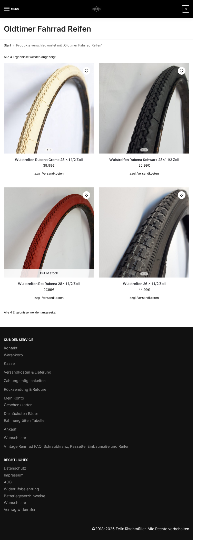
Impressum (14, 475)
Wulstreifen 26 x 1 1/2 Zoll (144, 284)
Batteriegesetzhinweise (24, 496)
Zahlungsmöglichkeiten (25, 380)
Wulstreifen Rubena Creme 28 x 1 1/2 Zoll (49, 160)
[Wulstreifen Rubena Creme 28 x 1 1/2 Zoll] (49, 108)
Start (7, 45)
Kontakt (10, 348)
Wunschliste (15, 437)
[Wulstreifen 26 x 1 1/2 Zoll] (144, 232)
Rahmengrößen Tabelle (24, 420)
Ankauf (10, 429)
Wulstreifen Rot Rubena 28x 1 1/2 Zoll (49, 284)
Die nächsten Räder (21, 413)
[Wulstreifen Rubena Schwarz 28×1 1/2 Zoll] (144, 108)
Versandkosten (53, 173)
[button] (185, 9)
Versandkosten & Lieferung (27, 372)
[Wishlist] (86, 71)
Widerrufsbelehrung (21, 489)
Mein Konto (14, 398)
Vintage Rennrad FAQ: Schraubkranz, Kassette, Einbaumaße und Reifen (67, 446)
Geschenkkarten (18, 405)
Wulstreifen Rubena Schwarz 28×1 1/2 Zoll (144, 160)
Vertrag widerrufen (20, 509)
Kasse (9, 363)
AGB (8, 482)
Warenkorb (13, 355)
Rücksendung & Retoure (25, 389)
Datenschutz (15, 468)
